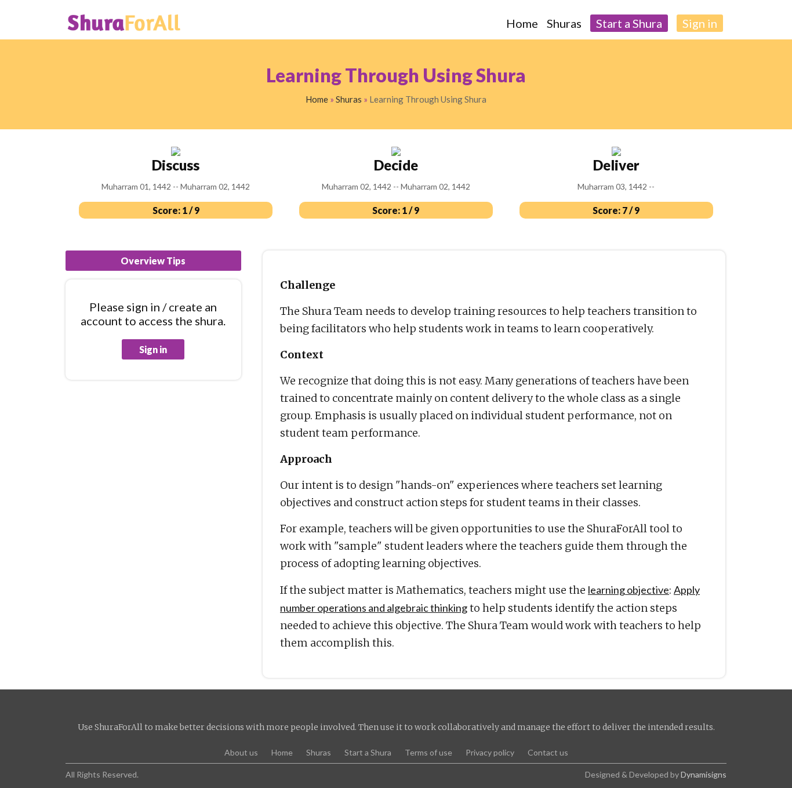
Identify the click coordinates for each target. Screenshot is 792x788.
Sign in (153, 349)
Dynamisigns (703, 774)
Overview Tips (153, 260)
